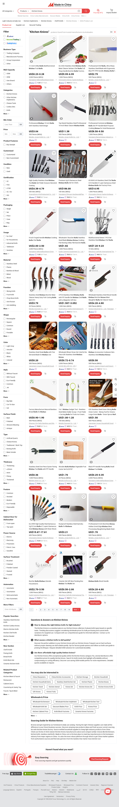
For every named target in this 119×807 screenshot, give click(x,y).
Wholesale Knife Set (40, 706)
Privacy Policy (70, 796)
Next (76, 609)
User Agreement (49, 796)
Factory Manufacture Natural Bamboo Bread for (43, 410)
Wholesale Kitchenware (41, 702)
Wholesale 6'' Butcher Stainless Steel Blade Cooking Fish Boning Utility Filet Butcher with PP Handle (72, 240)
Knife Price (78, 706)
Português (27, 790)
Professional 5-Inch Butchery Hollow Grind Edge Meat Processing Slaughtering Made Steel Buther (102, 526)
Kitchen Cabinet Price (40, 711)
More (33, 716)
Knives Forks (51, 692)
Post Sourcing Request (99, 759)
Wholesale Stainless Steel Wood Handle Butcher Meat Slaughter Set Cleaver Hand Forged (103, 297)
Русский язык (45, 790)
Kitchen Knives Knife (105, 687)
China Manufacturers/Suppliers (36, 785)
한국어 (85, 790)
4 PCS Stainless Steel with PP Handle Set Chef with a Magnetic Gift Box (72, 297)
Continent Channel (82, 785)
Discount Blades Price (60, 706)
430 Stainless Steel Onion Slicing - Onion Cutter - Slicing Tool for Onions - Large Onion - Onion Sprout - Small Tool (103, 412)
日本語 (91, 790)
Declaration (60, 796)
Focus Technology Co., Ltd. (60, 799)
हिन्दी (97, 790)
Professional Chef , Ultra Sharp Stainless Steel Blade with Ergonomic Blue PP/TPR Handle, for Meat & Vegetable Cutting (102, 68)
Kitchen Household (101, 677)
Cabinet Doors (8, 683)
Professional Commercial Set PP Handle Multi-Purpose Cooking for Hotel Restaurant (102, 125)
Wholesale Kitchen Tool (91, 702)
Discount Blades (55, 16)
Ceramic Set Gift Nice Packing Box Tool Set (71, 582)
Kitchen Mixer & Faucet (11, 676)
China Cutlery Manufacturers (39, 16)
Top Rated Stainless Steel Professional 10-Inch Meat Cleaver (72, 124)
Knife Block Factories (61, 711)
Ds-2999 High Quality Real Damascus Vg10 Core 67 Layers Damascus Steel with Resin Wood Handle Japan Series (42, 526)
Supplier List (20, 25)
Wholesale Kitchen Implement (66, 702)
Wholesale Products (55, 785)
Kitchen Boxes (103, 682)
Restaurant (7, 680)
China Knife (65, 16)
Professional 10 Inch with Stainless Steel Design (41, 124)
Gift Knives (37, 692)
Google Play (30, 773)
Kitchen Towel (38, 687)
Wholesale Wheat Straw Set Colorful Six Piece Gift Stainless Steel (73, 354)
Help (57, 781)
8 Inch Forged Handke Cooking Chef (43, 238)
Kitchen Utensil (54, 687)
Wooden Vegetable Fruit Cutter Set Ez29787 (72, 467)
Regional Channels (107, 785)
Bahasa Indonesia (64, 792)
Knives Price (92, 706)
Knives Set (69, 687)
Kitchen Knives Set (85, 687)
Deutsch (61, 790)
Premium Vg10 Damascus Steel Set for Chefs (70, 181)
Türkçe (111, 790)
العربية (78, 790)
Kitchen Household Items (42, 682)
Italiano (54, 790)
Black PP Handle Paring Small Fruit (101, 467)
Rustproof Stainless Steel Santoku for (71, 525)
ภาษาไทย (104, 790)
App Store (16, 773)
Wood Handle (99, 581)
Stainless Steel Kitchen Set (66, 682)
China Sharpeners (39, 677)
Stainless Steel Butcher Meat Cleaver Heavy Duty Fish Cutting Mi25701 (42, 297)
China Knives (75, 16)
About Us (46, 781)
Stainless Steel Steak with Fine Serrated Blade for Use (42, 353)
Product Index (55, 787)
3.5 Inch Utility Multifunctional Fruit (42, 67)
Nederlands (70, 790)
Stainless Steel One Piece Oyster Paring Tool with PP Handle (43, 467)
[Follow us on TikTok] (95, 773)
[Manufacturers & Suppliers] (59, 4)
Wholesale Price (69, 785)
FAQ (52, 781)
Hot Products (8, 785)
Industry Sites (94, 785)
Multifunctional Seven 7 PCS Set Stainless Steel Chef (101, 238)
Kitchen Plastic (87, 682)
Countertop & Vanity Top (12, 687)
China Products (19, 785)
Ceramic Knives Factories (84, 711)
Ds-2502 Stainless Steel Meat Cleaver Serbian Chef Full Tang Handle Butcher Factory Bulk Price (72, 68)
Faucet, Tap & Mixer (10, 691)
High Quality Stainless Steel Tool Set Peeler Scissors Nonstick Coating (43, 183)
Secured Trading (35, 25)
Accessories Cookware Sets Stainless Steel (101, 353)
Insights (65, 787)
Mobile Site (72, 781)
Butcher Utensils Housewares (40, 582)
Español (19, 790)
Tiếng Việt (52, 792)
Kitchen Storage (82, 677)
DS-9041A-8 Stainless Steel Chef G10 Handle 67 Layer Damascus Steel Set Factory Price (102, 183)
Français (35, 790)
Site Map (64, 781)
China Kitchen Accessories (61, 677)
